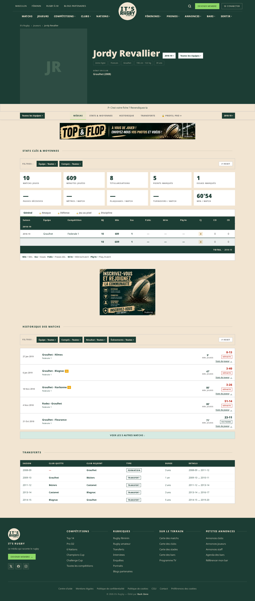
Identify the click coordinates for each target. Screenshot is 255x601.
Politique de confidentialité (110, 588)
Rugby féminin (121, 538)
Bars (211, 16)
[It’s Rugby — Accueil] (14, 534)
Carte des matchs (169, 538)
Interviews (119, 554)
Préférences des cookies (184, 588)
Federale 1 (47, 358)
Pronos (173, 16)
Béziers (91, 477)
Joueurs (43, 16)
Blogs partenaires (75, 5)
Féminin (36, 5)
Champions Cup (75, 554)
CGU (154, 588)
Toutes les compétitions (80, 565)
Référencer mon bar (217, 560)
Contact (164, 588)
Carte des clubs (167, 543)
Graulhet (92, 470)
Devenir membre (207, 6)
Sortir (226, 16)
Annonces (193, 16)
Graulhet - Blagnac (53, 371)
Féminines (153, 16)
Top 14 (70, 538)
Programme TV (167, 560)
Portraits (118, 565)
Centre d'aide (65, 588)
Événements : (122, 339)
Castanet (92, 485)
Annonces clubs (214, 538)
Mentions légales (85, 588)
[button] (127, 356)
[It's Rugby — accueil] (127, 11)
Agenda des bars (215, 554)
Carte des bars (167, 554)
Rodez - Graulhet (52, 403)
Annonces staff (214, 549)
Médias (78, 115)
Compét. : (70, 339)
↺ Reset (225, 163)
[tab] (28, 212)
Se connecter (232, 6)
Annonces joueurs (216, 543)
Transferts (148, 115)
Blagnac (91, 492)
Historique (126, 115)
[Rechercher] (189, 6)
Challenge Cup (75, 560)
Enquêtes (118, 560)
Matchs (27, 16)
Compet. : (70, 163)
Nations (103, 16)
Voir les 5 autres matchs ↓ (127, 435)
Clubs (86, 16)
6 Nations (72, 549)
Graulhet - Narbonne (54, 387)
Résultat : (95, 339)
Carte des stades (168, 549)
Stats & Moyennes (101, 115)
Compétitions (64, 16)
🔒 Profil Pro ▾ (172, 115)
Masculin (21, 5)
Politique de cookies (138, 588)
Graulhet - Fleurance (54, 419)
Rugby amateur (121, 543)
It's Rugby (25, 25)
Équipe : (47, 163)
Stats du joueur (224, 361)
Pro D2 (70, 543)
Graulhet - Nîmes (52, 354)
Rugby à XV (52, 5)
